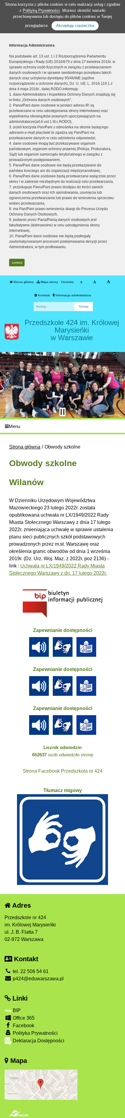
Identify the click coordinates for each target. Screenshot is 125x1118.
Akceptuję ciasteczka (75, 25)
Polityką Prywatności (41, 10)
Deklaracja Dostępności (38, 1040)
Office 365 (23, 1018)
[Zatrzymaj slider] (62, 412)
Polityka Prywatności (35, 1033)
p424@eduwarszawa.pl (38, 978)
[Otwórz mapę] (41, 1084)
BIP (16, 1010)
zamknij (17, 262)
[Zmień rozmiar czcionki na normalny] (81, 282)
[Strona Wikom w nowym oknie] (18, 1113)
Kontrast (43, 295)
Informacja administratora (73, 295)
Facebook (23, 1025)
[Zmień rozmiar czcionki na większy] (94, 282)
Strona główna (23, 282)
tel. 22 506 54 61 (30, 971)
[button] (7, 385)
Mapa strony (49, 282)
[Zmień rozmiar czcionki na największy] (108, 282)
